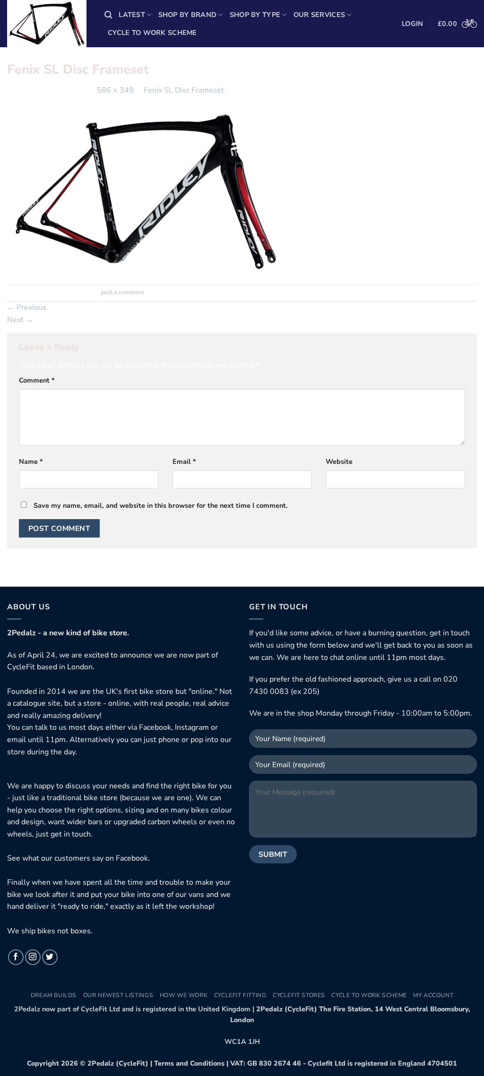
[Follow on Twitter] (50, 957)
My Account (433, 995)
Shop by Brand (187, 14)
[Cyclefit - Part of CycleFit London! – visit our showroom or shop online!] (48, 23)
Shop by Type (255, 14)
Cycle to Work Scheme (152, 32)
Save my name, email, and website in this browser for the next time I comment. (161, 505)
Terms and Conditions (189, 1063)
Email (184, 461)
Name (31, 461)
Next (20, 320)
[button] (108, 15)
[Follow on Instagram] (33, 957)
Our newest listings (118, 995)
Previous (26, 307)
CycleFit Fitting (240, 995)
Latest (132, 14)
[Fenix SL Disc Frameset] (145, 190)
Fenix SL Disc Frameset (184, 90)
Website (339, 461)
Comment (37, 380)
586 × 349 (115, 90)
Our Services (319, 14)
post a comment (122, 292)
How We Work (184, 995)
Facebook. (133, 858)
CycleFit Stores (299, 995)
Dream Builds (54, 995)
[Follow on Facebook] (16, 957)
